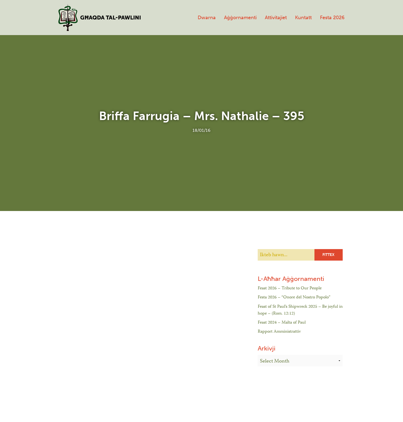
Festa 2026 (332, 18)
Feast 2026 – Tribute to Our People (290, 288)
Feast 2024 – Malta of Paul (282, 322)
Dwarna (207, 18)
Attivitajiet (276, 18)
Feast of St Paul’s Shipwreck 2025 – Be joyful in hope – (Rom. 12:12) (300, 310)
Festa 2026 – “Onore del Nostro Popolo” (294, 297)
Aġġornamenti (240, 18)
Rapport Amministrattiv (279, 331)
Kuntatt (303, 18)
